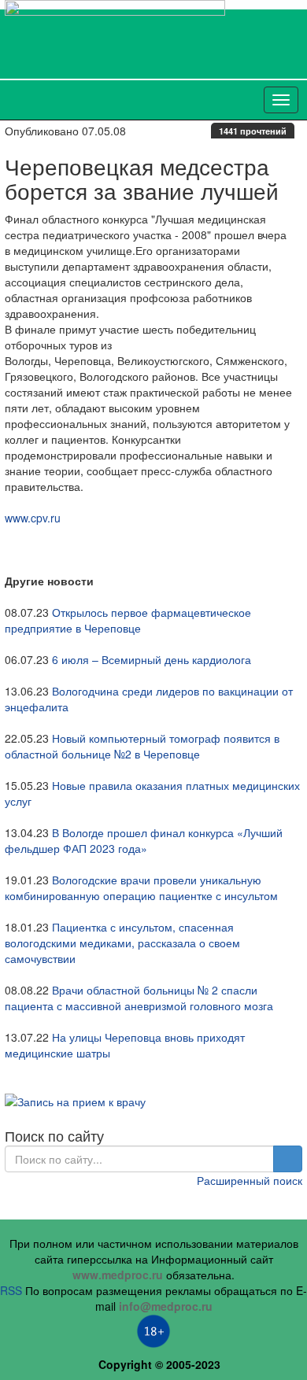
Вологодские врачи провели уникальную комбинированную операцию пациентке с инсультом (141, 887)
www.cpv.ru (33, 518)
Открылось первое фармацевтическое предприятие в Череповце (128, 620)
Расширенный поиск (249, 1180)
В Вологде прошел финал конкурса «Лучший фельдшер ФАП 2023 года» (144, 840)
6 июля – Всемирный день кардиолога (151, 659)
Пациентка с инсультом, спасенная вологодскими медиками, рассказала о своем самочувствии (122, 942)
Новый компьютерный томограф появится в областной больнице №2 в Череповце (142, 746)
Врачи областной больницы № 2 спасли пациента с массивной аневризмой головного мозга (139, 997)
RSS (11, 1290)
